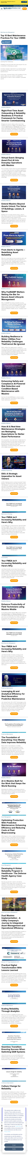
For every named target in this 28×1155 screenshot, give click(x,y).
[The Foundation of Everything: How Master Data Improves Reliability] (14, 726)
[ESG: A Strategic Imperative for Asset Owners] (14, 462)
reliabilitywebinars (5, 288)
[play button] (14, 52)
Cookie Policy (18, 1126)
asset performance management (9, 912)
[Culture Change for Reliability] (14, 1074)
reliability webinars (6, 107)
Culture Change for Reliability (11, 1087)
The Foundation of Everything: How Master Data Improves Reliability (13, 740)
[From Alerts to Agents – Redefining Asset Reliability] (14, 238)
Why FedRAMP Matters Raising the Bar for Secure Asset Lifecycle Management (12, 296)
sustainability (4, 557)
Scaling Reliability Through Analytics (10, 1010)
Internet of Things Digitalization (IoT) (10, 962)
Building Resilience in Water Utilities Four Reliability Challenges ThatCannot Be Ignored (13, 340)
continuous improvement (7, 1082)
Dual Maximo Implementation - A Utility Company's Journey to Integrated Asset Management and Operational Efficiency (13, 921)
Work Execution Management (8, 643)
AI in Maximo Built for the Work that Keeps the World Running (13, 783)
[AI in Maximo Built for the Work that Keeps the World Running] (14, 769)
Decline (14, 1149)
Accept (14, 1145)
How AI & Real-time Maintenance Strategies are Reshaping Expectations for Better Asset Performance (13, 431)
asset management (6, 817)
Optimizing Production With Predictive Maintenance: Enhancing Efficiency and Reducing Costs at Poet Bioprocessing (13, 826)
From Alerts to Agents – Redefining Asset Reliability (13, 252)
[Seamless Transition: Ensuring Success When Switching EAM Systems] (14, 1038)
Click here (24, 1)
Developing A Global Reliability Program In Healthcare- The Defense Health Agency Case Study (13, 873)
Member (24, 8)
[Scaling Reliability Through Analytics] (14, 997)
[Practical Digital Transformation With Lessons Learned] (14, 953)
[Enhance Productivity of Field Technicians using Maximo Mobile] (14, 592)
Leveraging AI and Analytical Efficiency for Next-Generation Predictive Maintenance (13, 695)
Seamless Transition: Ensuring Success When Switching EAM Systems (13, 1049)
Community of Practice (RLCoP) (19, 5)
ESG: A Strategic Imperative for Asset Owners (11, 476)
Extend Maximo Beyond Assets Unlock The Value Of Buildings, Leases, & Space (13, 207)
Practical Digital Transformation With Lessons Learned (11, 968)
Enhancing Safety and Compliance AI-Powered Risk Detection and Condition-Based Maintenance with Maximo (13, 387)
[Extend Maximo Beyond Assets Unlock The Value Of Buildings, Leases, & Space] (14, 192)
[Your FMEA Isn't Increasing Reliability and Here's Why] (14, 505)
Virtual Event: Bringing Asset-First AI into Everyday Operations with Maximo (12, 161)
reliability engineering (6, 470)
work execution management (8, 32)
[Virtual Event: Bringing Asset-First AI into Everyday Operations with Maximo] (14, 146)
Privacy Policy (7, 1131)
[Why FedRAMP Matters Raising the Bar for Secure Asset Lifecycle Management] (14, 280)
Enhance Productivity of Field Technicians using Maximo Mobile (13, 607)
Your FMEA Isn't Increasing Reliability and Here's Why (13, 520)
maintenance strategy (6, 514)
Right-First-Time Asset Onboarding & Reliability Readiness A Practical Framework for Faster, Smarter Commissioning (13, 115)
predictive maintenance (7, 688)
